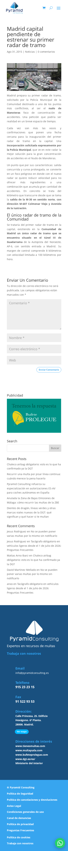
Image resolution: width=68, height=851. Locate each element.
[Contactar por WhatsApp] (60, 843)
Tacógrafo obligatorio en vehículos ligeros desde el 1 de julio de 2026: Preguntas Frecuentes (34, 546)
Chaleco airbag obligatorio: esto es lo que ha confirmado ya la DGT (33, 560)
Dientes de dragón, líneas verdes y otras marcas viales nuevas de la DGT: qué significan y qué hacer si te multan (31, 512)
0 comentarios (46, 51)
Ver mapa (22, 731)
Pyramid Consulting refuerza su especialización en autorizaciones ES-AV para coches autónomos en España (31, 488)
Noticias (30, 51)
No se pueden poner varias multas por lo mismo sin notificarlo (32, 574)
